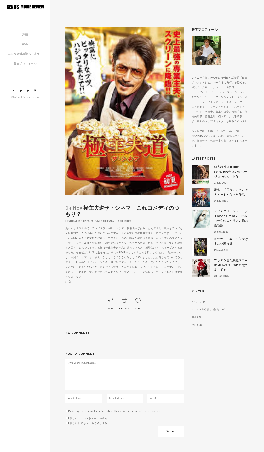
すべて (90, 221)
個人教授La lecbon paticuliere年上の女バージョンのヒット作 (230, 171)
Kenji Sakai (108, 221)
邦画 (97, 221)
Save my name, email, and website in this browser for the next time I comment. (116, 411)
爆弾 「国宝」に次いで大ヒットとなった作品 (231, 192)
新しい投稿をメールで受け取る (88, 423)
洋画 (194, 317)
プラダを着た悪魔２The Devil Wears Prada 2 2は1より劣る (230, 265)
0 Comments (124, 221)
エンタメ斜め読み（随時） (207, 310)
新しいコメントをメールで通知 (88, 419)
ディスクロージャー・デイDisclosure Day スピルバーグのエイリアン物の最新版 (231, 218)
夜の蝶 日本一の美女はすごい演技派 (231, 242)
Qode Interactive (31, 97)
